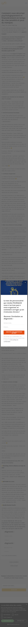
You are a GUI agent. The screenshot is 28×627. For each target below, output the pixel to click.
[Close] (25, 282)
